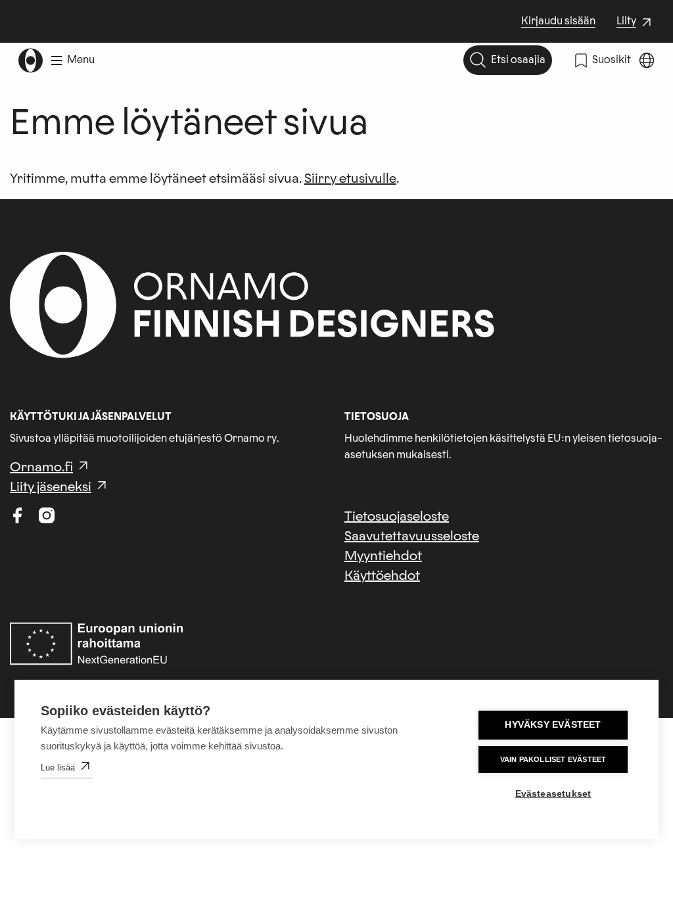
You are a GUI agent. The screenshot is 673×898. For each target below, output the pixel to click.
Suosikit (611, 60)
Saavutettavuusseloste (411, 536)
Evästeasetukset (553, 794)
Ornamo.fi (41, 467)
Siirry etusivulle (350, 178)
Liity (635, 22)
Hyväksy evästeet (553, 725)
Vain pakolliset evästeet (553, 759)
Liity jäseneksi (50, 487)
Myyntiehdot (383, 556)
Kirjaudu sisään (558, 21)
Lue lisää (58, 767)
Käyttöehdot (382, 575)
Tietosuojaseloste (396, 516)
